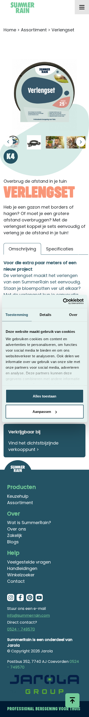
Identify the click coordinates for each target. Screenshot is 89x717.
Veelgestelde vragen (29, 562)
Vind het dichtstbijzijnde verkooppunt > (33, 446)
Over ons (16, 529)
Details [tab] (45, 314)
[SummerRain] (18, 474)
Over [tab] (73, 314)
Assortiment (34, 30)
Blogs (13, 542)
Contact (16, 581)
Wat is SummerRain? (29, 523)
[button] (80, 142)
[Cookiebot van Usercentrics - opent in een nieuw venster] (63, 301)
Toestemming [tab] (16, 314)
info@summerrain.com (28, 615)
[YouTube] (39, 597)
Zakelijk (14, 535)
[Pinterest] (29, 597)
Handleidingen (22, 568)
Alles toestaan (44, 396)
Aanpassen (42, 412)
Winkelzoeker (21, 575)
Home (10, 30)
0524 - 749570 (21, 629)
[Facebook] (20, 597)
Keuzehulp (17, 496)
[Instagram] (10, 597)
